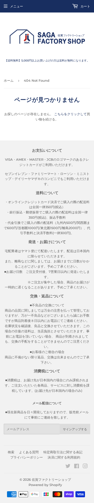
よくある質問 (29, 452)
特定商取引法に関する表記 (62, 452)
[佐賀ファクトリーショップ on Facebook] (76, 467)
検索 (11, 452)
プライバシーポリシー (26, 457)
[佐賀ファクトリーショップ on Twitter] (67, 467)
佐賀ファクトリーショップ (51, 480)
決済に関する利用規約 (64, 457)
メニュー (16, 6)
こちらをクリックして (70, 114)
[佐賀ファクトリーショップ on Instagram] (85, 467)
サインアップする (75, 429)
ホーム (9, 80)
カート (84, 6)
